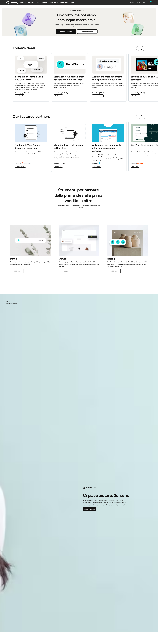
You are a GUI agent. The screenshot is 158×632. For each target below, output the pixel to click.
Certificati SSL (64, 2)
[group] (79, 77)
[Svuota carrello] (150, 2)
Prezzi (72, 2)
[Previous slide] (138, 48)
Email (38, 2)
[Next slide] (143, 48)
